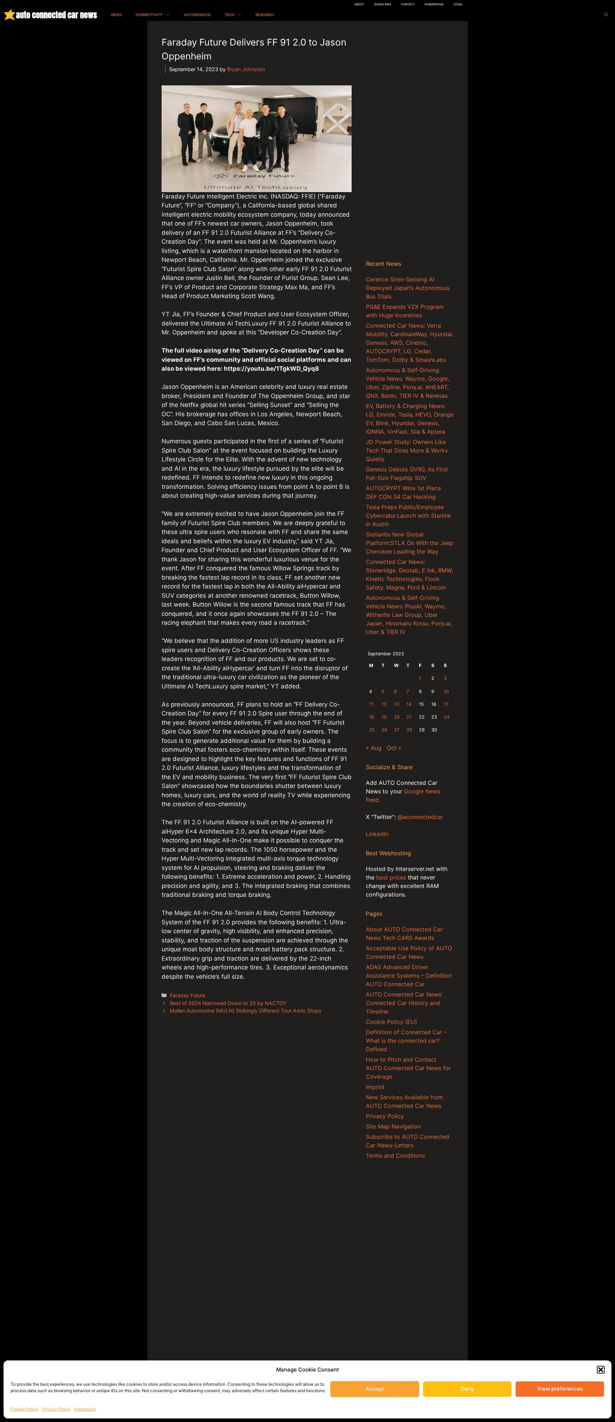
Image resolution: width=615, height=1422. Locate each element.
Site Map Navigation (393, 1126)
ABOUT (359, 4)
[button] (600, 1369)
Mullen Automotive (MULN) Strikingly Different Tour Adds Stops (245, 1011)
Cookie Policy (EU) (391, 1021)
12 (384, 704)
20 (397, 717)
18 (371, 717)
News (116, 14)
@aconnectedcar (420, 816)
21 (408, 717)
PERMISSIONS (434, 4)
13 (396, 704)
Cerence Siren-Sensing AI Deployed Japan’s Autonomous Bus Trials (408, 288)
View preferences (560, 1388)
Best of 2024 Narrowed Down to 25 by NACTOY (228, 1003)
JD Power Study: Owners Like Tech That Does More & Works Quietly (407, 450)
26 (384, 730)
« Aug (374, 747)
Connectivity (149, 14)
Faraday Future (187, 995)
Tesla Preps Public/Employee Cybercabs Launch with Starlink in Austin (408, 515)
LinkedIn (377, 833)
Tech (229, 14)
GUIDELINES (382, 4)
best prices (391, 877)
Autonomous (197, 14)
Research (265, 14)
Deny (467, 1388)
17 (446, 704)
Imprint (375, 1086)
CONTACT (408, 4)
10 (446, 691)
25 (372, 730)
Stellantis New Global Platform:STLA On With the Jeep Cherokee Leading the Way (409, 543)
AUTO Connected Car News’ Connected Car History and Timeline (404, 1003)
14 (408, 704)
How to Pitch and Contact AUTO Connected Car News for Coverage (408, 1068)
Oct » (394, 747)
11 (371, 704)
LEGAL (458, 4)
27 (396, 730)
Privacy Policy (56, 1409)
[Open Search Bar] (606, 15)
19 (384, 717)
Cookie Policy (24, 1409)
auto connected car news (56, 15)
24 (447, 717)
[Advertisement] (409, 142)
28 (409, 730)
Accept (375, 1388)
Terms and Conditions (395, 1155)
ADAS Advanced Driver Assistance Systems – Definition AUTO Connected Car (409, 975)
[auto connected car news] (10, 15)
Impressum (85, 1409)
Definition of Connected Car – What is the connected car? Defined (406, 1041)
